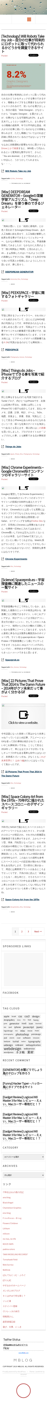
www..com (23, 1353)
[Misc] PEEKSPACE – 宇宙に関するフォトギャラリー (23, 294)
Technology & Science (20, 183)
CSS (20, 1016)
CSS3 (27, 1016)
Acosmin (23, 1374)
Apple (12, 454)
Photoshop (22, 1034)
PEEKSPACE (11, 349)
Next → (38, 931)
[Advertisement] (23, 969)
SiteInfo (11, 1038)
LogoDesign (8, 1031)
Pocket (4, 55)
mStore (6, 1233)
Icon (31, 1023)
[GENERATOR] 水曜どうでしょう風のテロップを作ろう (22, 1071)
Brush (14, 1016)
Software (27, 1038)
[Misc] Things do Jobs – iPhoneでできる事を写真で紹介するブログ (22, 374)
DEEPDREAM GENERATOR (19, 272)
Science (21, 357)
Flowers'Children (10, 1223)
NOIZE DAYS (8, 1244)
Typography (34, 1041)
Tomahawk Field (10, 1259)
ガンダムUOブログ (11, 1290)
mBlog (23, 1360)
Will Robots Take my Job (18, 171)
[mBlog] (23, 7)
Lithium (6, 1228)
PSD (5, 1038)
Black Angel (8, 1202)
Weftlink (6, 1270)
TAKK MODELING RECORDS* (15, 1254)
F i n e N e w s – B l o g (12, 1218)
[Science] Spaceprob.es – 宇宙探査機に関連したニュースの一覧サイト (22, 583)
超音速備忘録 (9, 1321)
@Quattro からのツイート (15, 1345)
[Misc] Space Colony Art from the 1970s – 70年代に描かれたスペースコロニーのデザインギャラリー (22, 802)
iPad (10, 1027)
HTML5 (24, 1023)
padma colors (9, 1249)
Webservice (29, 1048)
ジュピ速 (7, 1301)
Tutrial (16, 1041)
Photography (14, 357)
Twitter (23, 1041)
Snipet (18, 1038)
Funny (36, 1020)
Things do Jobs (13, 446)
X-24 (6, 342)
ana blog (7, 1197)
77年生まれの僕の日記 (13, 1192)
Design (36, 1016)
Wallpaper (19, 1045)
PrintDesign (36, 1034)
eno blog (7, 1213)
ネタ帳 (20, 1052)
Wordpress (8, 1052)
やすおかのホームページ (14, 1285)
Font (29, 1020)
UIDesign (8, 1045)
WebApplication (33, 1045)
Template (36, 1038)
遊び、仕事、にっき (12, 1327)
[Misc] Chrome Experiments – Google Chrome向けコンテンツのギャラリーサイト (22, 471)
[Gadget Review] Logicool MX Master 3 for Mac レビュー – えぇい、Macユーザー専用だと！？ (22, 1100)
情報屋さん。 (9, 1316)
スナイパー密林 (10, 1306)
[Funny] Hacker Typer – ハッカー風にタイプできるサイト (22, 1084)
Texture (7, 1041)
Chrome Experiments (16, 559)
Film (24, 1020)
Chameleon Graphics (12, 1207)
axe (6, 1106)
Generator (13, 279)
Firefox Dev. (37, 521)
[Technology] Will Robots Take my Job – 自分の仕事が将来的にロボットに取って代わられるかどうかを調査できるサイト (23, 44)
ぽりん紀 (7, 1280)
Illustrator (38, 1023)
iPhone (17, 454)
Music (37, 1031)
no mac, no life (9, 1238)
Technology (19, 178)
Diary (19, 1020)
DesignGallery (14, 907)
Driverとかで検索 (9, 148)
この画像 (41, 428)
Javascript (28, 1027)
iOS (5, 1027)
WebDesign (12, 1048)
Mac (16, 1031)
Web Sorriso (8, 1264)
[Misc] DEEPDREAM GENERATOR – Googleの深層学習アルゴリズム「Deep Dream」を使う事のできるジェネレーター (22, 199)
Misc (13, 178)
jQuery (39, 1027)
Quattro (9, 1123)
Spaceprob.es (12, 660)
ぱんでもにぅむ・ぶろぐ (14, 1275)
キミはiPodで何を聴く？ (14, 1295)
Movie (30, 1031)
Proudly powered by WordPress (14, 1371)
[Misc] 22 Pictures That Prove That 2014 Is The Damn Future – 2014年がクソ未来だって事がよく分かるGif (23, 686)
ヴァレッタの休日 (11, 1311)
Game (5, 1023)
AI (11, 178)
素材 (30, 1052)
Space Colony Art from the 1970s (22, 899)
